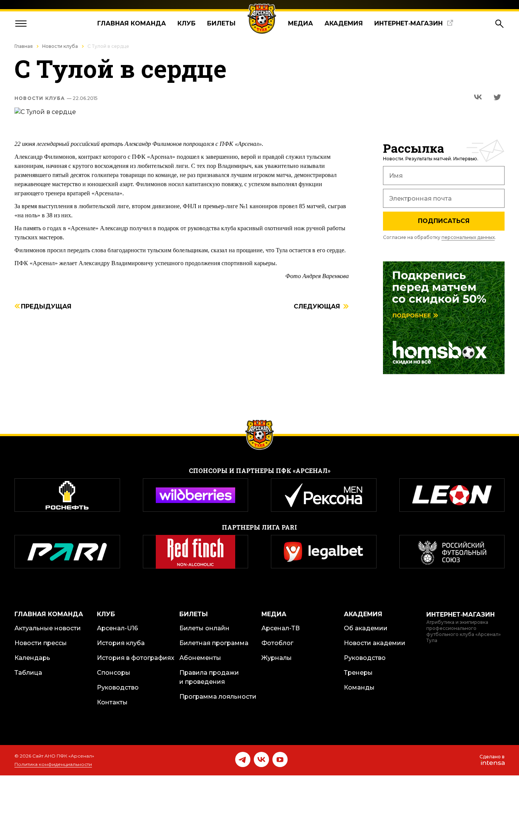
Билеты (221, 23)
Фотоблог (277, 643)
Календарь (32, 657)
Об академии (366, 628)
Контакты (112, 702)
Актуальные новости (47, 628)
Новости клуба (60, 46)
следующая (317, 307)
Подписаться (444, 221)
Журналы (276, 657)
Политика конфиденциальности (53, 764)
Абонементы (200, 657)
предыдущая (46, 307)
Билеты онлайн (204, 628)
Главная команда (131, 23)
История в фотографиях (135, 657)
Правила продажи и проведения (209, 677)
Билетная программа (213, 643)
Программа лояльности (217, 696)
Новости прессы (40, 643)
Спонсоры (113, 672)
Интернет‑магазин (408, 23)
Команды (359, 687)
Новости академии (374, 643)
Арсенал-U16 (117, 628)
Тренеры (358, 672)
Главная (23, 46)
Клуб (186, 23)
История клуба (121, 643)
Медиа (300, 23)
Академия (343, 23)
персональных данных (468, 237)
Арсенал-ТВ (280, 628)
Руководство (118, 687)
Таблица (28, 672)
